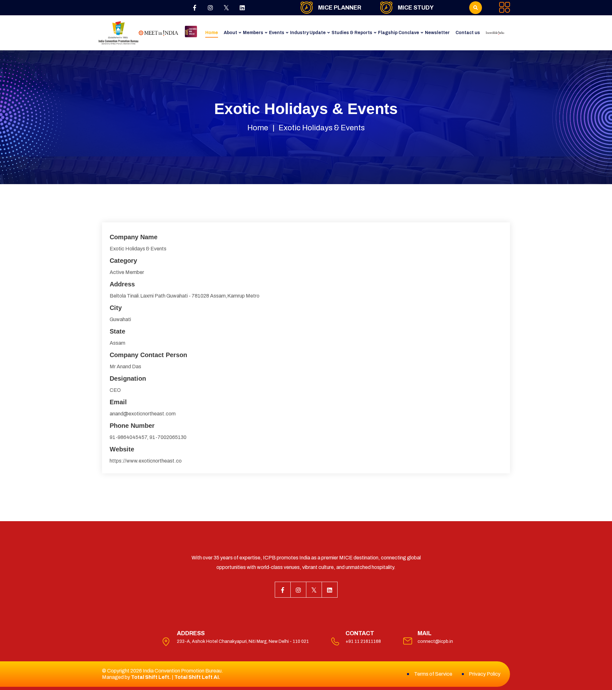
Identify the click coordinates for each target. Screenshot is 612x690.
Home (211, 32)
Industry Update (308, 32)
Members (253, 32)
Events (276, 32)
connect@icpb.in (435, 641)
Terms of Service (433, 674)
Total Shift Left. (151, 677)
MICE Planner (339, 7)
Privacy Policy (484, 674)
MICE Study (415, 7)
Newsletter (437, 32)
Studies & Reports (352, 32)
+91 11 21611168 (363, 641)
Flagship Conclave (398, 32)
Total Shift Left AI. (197, 677)
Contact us (467, 32)
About (230, 32)
